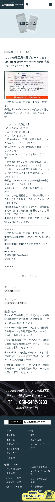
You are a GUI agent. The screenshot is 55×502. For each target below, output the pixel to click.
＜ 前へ (22, 276)
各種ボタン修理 (13, 482)
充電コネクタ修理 (39, 467)
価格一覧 (10, 440)
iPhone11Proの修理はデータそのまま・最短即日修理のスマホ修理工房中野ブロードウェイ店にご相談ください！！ (26, 356)
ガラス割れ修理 (13, 469)
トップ (7, 431)
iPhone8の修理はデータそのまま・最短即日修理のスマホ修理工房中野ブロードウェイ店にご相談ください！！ (26, 331)
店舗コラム (11, 453)
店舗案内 (10, 435)
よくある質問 (12, 448)
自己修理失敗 (37, 486)
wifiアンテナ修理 (14, 487)
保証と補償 (36, 440)
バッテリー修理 (13, 478)
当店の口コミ (12, 444)
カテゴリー (10, 299)
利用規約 (10, 457)
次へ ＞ (32, 276)
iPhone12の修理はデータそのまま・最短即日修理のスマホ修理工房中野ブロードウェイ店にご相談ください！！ (27, 344)
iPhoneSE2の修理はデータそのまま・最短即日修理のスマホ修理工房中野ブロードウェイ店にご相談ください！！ (26, 319)
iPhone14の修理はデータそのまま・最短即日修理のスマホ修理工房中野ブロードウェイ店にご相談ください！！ (27, 369)
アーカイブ (10, 287)
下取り (34, 435)
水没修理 (10, 473)
